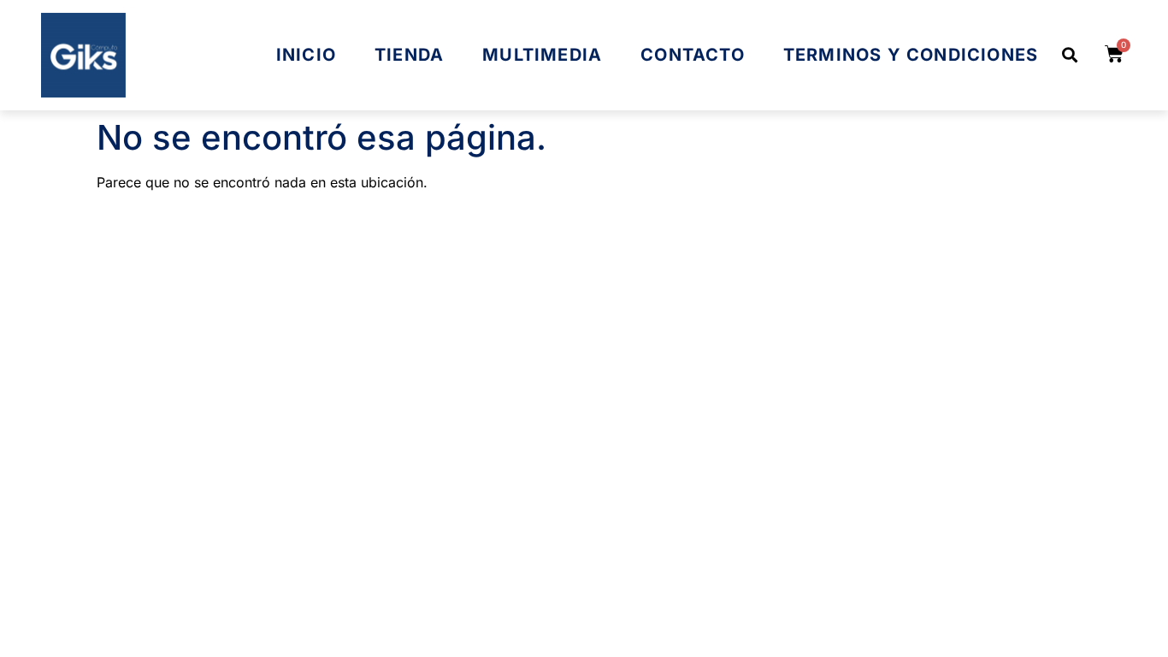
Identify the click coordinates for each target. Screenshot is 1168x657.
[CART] (1114, 53)
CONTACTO (692, 54)
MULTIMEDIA (542, 54)
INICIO (306, 54)
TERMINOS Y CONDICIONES (910, 54)
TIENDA (409, 54)
